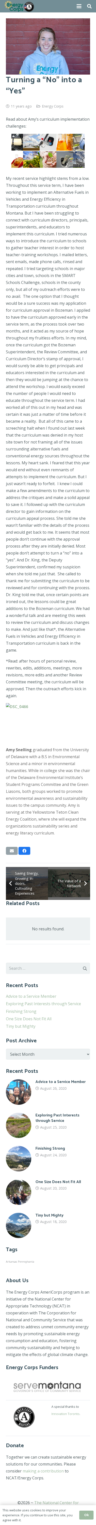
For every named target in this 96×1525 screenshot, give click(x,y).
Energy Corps (53, 106)
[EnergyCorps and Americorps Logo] (19, 6)
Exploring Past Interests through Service (43, 1003)
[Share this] (24, 851)
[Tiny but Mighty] (48, 1225)
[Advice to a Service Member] (48, 1092)
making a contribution (43, 1471)
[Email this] (12, 851)
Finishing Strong (21, 1011)
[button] (79, 6)
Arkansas (11, 1261)
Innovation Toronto (65, 1414)
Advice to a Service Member (31, 996)
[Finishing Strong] (48, 1158)
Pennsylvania (26, 1261)
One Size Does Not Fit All (28, 1019)
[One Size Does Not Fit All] (48, 1192)
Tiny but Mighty (20, 1026)
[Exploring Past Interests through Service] (48, 1125)
